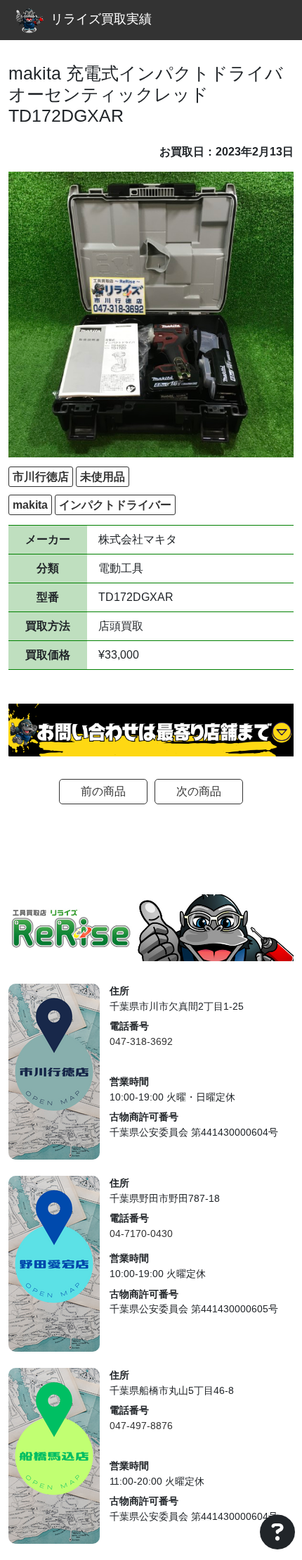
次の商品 (198, 791)
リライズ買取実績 (101, 19)
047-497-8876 (141, 1425)
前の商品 (103, 791)
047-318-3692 (141, 1041)
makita (30, 505)
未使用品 (102, 477)
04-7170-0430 (141, 1233)
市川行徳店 (41, 477)
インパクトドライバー (115, 505)
